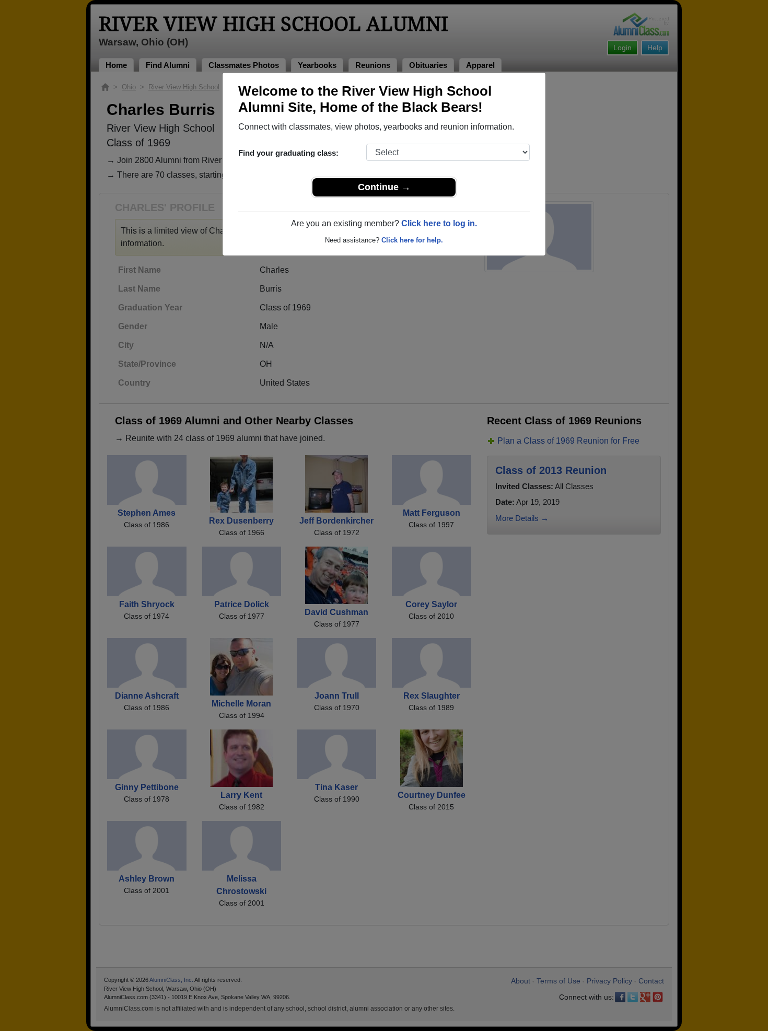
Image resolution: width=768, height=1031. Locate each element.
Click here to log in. (439, 223)
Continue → (384, 187)
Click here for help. (412, 240)
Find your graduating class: (288, 152)
